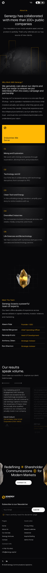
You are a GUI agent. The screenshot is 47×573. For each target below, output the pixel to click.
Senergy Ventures (8, 536)
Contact (4, 540)
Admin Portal (28, 540)
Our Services (6, 533)
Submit (36, 510)
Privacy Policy (28, 526)
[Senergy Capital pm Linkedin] (6, 561)
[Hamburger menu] (31, 2)
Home (4, 526)
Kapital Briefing (29, 536)
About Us (5, 529)
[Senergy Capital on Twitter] (2, 561)
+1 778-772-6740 (7, 548)
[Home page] (3, 2)
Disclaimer (27, 533)
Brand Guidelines (29, 529)
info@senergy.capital (9, 552)
